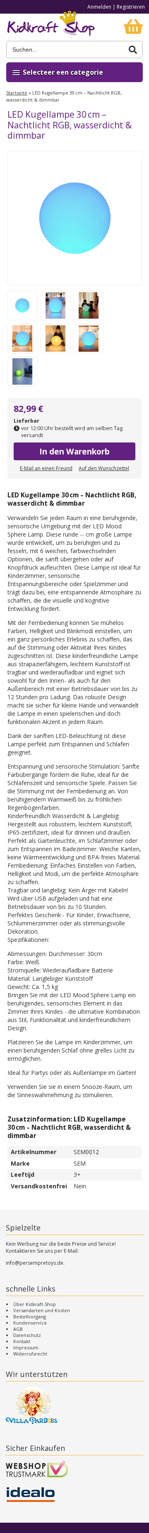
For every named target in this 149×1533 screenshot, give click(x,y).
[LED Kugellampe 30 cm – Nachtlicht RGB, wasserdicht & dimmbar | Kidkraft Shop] (50, 27)
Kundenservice (30, 1323)
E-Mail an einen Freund (46, 468)
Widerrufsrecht (30, 1354)
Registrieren (131, 6)
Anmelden (99, 6)
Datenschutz (27, 1335)
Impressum (25, 1347)
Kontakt (21, 1341)
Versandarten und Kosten (41, 1310)
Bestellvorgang (29, 1316)
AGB (18, 1329)
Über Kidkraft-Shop (34, 1304)
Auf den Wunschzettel (104, 468)
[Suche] (133, 49)
